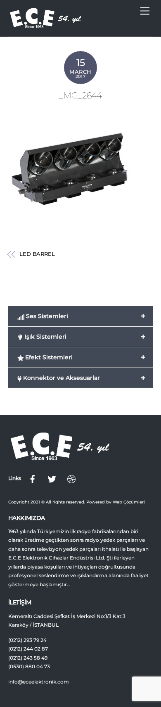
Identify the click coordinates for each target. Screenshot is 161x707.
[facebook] (32, 478)
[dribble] (71, 478)
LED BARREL (37, 253)
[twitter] (52, 478)
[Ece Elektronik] (45, 26)
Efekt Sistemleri (85, 357)
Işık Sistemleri (84, 337)
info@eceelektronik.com (38, 682)
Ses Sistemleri (85, 316)
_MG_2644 (80, 95)
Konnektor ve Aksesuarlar (83, 378)
